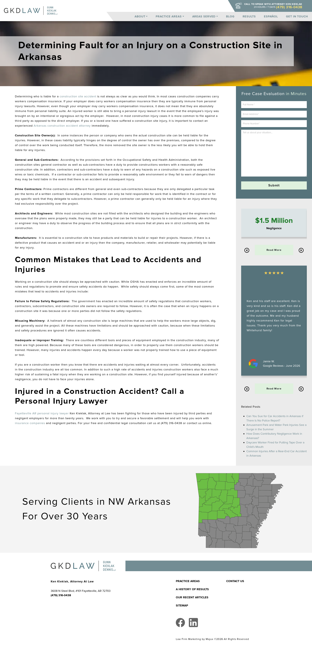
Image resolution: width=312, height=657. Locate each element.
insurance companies (30, 423)
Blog (230, 16)
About (140, 16)
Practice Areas (169, 16)
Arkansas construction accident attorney (62, 125)
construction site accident (78, 96)
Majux (209, 639)
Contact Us (235, 581)
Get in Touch (297, 16)
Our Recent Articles (192, 597)
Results (249, 16)
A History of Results (192, 589)
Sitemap (182, 605)
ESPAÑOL (271, 16)
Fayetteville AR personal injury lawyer (42, 413)
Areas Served (204, 16)
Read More (274, 250)
